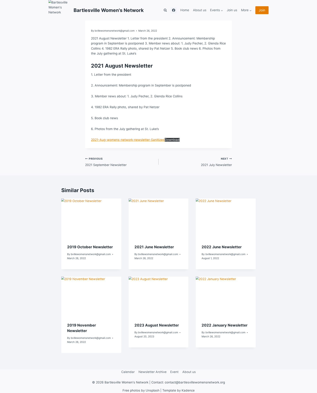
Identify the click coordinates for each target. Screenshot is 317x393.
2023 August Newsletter (156, 325)
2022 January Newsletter (224, 325)
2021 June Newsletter (154, 247)
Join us (232, 10)
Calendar (128, 372)
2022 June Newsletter (222, 247)
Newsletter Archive (153, 372)
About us (199, 10)
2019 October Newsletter (90, 247)
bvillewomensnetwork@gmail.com (115, 30)
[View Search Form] (165, 10)
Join (262, 10)
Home (184, 10)
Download (172, 140)
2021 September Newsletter (106, 162)
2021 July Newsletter (216, 162)
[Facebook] (173, 10)
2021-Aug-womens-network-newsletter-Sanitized (128, 140)
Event (174, 372)
